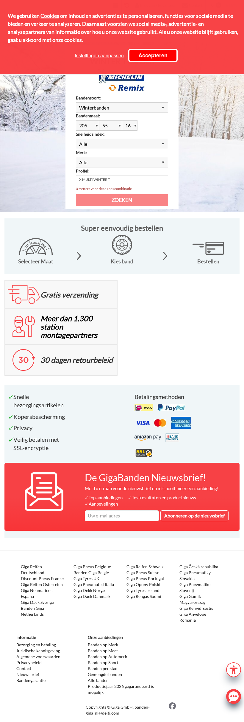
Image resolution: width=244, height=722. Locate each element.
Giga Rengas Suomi (143, 596)
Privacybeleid (29, 662)
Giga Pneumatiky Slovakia (195, 575)
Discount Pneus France (42, 578)
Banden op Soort (103, 662)
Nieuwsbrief (27, 674)
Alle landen (98, 680)
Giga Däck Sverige (37, 602)
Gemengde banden (105, 674)
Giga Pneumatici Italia (93, 584)
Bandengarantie (31, 680)
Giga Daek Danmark (91, 596)
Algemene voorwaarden (38, 656)
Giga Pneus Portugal (145, 578)
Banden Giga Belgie (91, 572)
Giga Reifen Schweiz (144, 566)
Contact (23, 668)
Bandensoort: (88, 97)
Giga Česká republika (198, 566)
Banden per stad (103, 668)
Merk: (81, 152)
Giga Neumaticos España (36, 593)
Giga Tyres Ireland (142, 590)
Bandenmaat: (88, 115)
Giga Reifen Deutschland (32, 569)
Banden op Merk (103, 644)
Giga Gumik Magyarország (192, 599)
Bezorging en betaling (36, 644)
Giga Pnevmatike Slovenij (194, 587)
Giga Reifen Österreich (42, 584)
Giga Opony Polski (143, 584)
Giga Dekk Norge (89, 590)
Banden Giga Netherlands (32, 611)
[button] (233, 669)
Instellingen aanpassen (99, 55)
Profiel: (83, 170)
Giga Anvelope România (192, 617)
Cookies (49, 15)
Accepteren (153, 55)
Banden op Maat (103, 650)
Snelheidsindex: (90, 134)
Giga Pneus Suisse (142, 572)
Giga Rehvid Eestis (196, 608)
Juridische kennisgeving (38, 650)
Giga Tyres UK (86, 578)
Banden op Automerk (107, 656)
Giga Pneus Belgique (92, 566)
